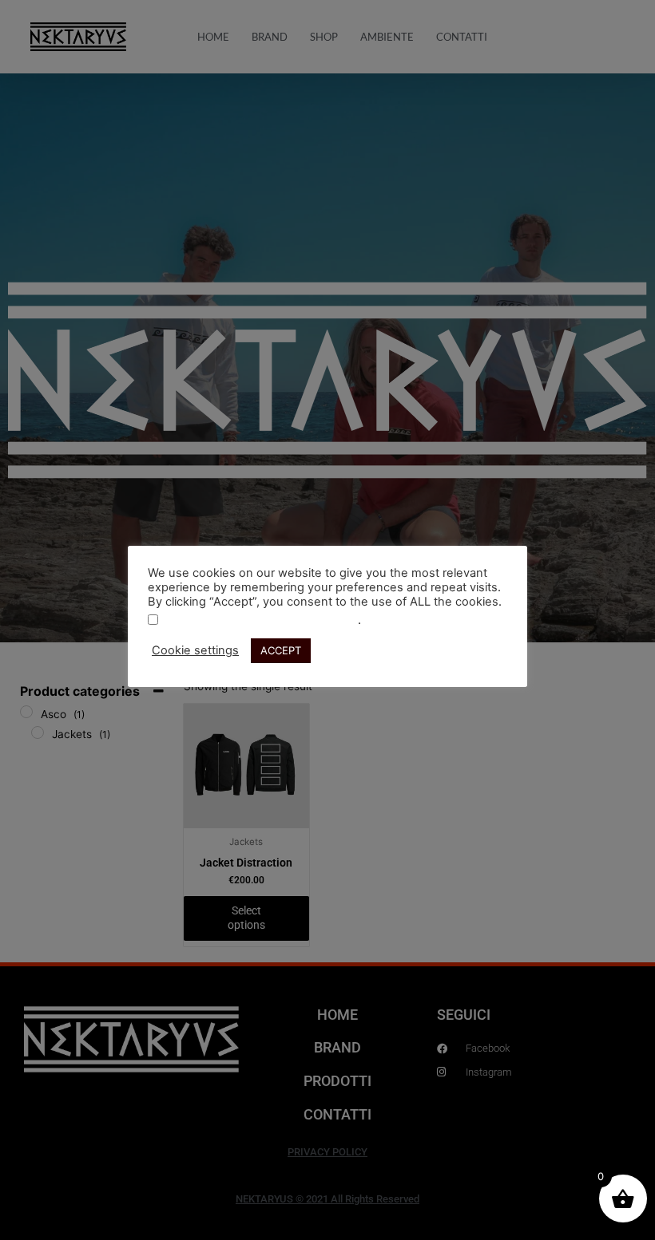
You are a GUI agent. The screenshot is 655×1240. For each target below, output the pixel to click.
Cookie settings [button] (195, 650)
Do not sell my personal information (260, 621)
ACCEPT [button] (280, 650)
